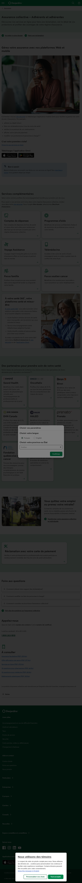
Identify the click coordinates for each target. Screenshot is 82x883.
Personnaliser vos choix (35, 877)
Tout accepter (55, 877)
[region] (41, 867)
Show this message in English (28, 871)
